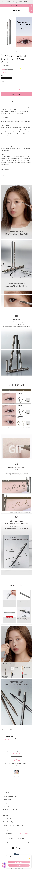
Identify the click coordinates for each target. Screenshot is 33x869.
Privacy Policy (6, 803)
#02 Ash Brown (18, 78)
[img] (16, 754)
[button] (2, 10)
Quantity (3, 81)
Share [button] (4, 72)
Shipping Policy (7, 799)
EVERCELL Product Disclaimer (11, 809)
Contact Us (6, 806)
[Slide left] (13, 51)
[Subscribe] (28, 842)
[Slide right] (20, 51)
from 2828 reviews (16, 756)
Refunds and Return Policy (10, 796)
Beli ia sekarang (16, 94)
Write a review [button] (16, 741)
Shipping (3, 69)
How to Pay (6, 792)
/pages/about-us (23, 833)
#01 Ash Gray (6, 78)
